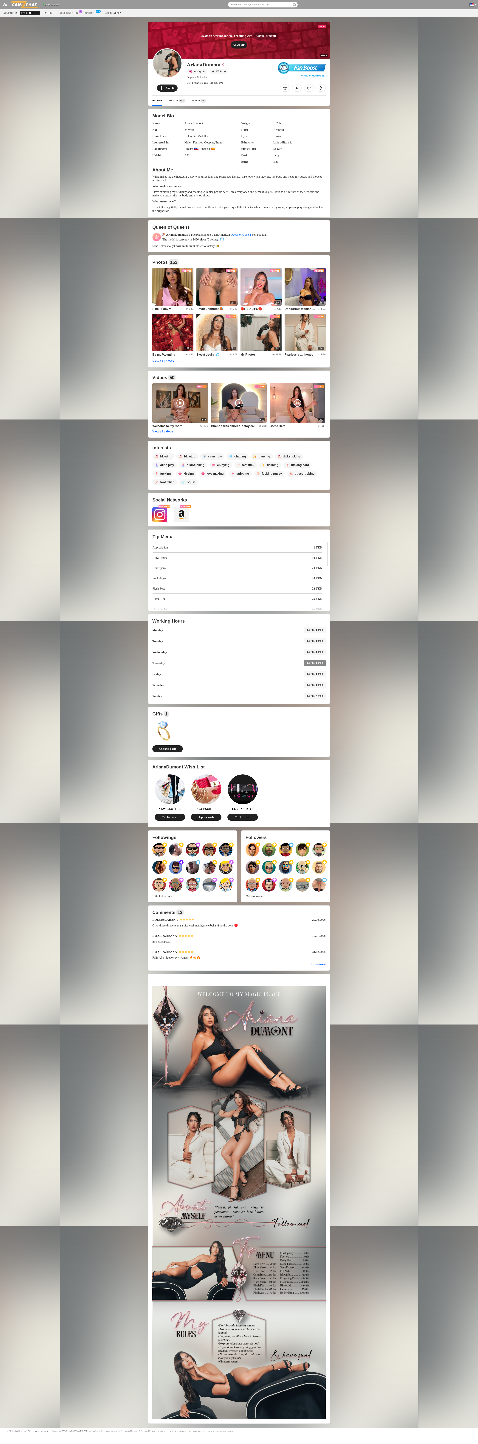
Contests (89, 13)
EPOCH (64, 1431)
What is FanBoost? (313, 75)
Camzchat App (112, 13)
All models (10, 13)
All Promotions (69, 13)
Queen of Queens (241, 234)
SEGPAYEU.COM (80, 1431)
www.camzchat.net (41, 1431)
